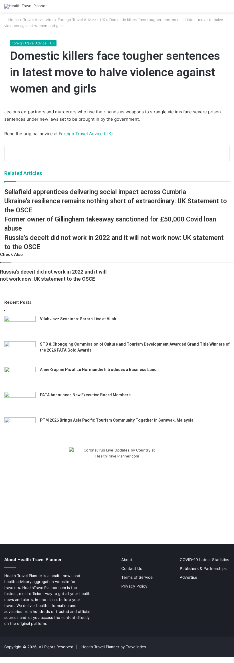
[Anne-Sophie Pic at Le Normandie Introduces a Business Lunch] (20, 377)
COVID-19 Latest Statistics (204, 559)
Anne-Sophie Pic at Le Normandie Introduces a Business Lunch (99, 369)
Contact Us (131, 568)
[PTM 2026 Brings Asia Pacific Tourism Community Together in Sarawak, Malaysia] (20, 428)
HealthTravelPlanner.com (44, 587)
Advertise (188, 577)
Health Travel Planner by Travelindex (113, 646)
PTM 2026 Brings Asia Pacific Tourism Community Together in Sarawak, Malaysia (116, 420)
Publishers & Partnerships (203, 568)
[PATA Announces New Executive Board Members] (20, 402)
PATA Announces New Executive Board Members (85, 395)
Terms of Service (137, 577)
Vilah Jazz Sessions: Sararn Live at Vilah (78, 319)
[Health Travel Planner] (25, 6)
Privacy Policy (134, 586)
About (126, 559)
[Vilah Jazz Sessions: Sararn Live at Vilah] (20, 326)
